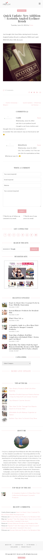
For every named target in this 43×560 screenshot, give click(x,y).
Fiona (31, 25)
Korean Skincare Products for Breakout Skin (25, 517)
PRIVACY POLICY (26, 547)
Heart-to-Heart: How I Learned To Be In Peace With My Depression (24, 304)
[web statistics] (21, 558)
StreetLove (22, 145)
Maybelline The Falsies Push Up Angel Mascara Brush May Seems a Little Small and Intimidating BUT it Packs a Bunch (24, 347)
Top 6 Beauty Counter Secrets (19, 400)
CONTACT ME (19, 544)
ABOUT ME (8, 544)
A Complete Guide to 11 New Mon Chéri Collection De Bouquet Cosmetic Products (23, 327)
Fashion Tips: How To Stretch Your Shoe (23, 418)
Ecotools (21, 10)
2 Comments (9, 90)
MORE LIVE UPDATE (21, 371)
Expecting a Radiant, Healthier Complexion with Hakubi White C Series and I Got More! (24, 337)
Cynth (18, 118)
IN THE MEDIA (30, 544)
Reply (39, 118)
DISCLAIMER (14, 547)
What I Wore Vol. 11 (16, 318)
